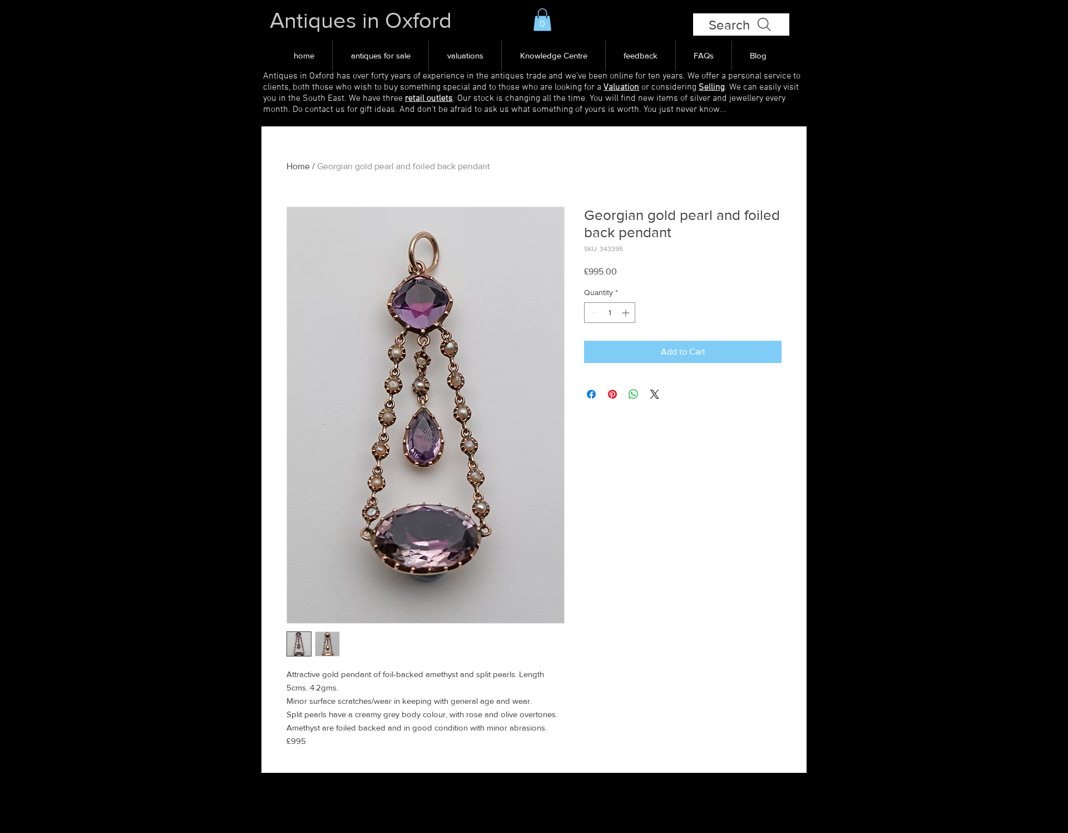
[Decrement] (593, 312)
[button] (542, 19)
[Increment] (627, 312)
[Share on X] (654, 394)
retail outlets (429, 98)
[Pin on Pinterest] (612, 394)
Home (298, 166)
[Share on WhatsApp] (633, 394)
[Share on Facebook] (591, 394)
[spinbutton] (610, 312)
